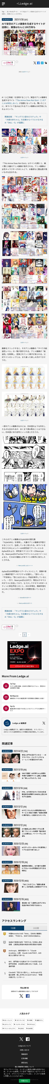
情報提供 (24, 1054)
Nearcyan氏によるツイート (26, 565)
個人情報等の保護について (24, 1067)
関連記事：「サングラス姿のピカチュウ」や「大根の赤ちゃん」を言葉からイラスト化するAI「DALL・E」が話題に (24, 119)
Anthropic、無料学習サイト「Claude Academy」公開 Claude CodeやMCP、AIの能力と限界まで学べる (25, 952)
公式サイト (25, 72)
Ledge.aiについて (24, 1046)
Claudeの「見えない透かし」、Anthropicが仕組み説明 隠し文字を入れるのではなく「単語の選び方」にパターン (25, 974)
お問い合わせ (24, 1050)
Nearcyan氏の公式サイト (25, 603)
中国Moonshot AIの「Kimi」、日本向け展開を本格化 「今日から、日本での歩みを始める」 (25, 934)
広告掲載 (24, 1058)
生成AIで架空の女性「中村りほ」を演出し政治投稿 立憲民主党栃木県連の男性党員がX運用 (25, 943)
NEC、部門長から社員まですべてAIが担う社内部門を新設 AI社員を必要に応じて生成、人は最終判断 (25, 963)
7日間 (13, 928)
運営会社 (24, 1062)
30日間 (36, 928)
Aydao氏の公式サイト (25, 597)
